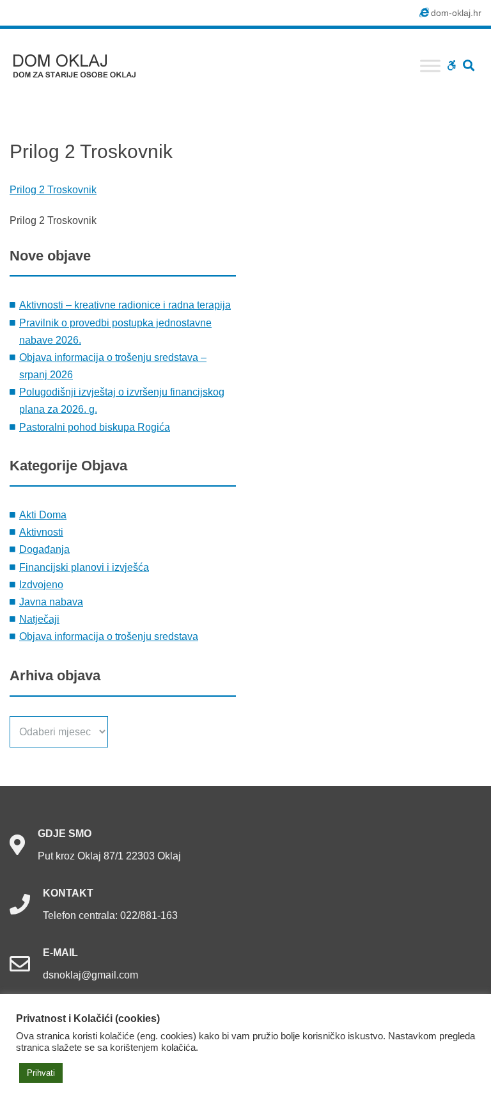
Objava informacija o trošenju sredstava (108, 636)
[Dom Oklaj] (82, 63)
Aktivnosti (41, 532)
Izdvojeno (41, 584)
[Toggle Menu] (430, 66)
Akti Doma (42, 514)
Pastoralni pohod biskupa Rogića (94, 427)
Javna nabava (51, 601)
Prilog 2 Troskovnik (53, 189)
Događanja (44, 549)
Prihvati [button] (41, 1073)
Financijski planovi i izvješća (84, 567)
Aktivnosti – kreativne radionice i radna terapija (125, 304)
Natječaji (39, 619)
